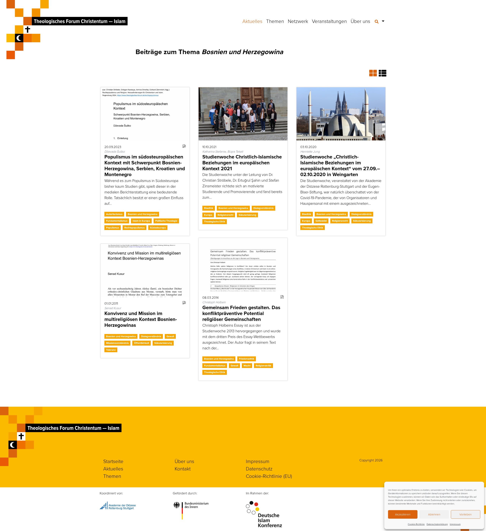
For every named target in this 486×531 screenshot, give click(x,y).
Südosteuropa (158, 227)
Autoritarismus (114, 214)
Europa (208, 215)
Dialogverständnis (263, 208)
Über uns (360, 21)
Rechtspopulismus (134, 227)
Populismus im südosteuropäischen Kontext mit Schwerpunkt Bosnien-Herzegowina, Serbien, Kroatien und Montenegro (144, 165)
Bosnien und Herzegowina (142, 214)
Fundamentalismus (116, 221)
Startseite (113, 461)
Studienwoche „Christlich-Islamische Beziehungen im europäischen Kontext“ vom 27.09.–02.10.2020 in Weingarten (340, 165)
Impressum (455, 524)
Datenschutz (259, 468)
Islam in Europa (141, 221)
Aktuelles (252, 21)
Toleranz (111, 350)
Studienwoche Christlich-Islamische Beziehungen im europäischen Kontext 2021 (242, 162)
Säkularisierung (247, 215)
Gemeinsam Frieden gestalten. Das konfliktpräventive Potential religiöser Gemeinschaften (241, 313)
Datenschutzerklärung (437, 524)
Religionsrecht (225, 215)
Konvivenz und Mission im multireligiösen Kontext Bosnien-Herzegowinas (140, 319)
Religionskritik (263, 365)
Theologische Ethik (214, 221)
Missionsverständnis (117, 343)
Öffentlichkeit (141, 343)
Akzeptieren (402, 514)
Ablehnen (434, 514)
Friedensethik (246, 359)
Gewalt (234, 365)
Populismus (112, 227)
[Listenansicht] (382, 73)
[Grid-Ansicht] (374, 73)
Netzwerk (298, 21)
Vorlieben (465, 514)
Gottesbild (321, 221)
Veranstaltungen (329, 21)
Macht (247, 365)
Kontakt (183, 468)
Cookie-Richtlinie (416, 524)
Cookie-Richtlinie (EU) (269, 476)
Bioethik (208, 208)
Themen (275, 21)
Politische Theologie (166, 221)
